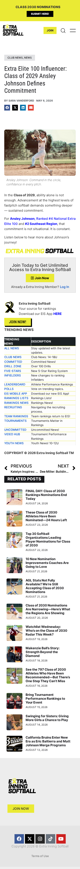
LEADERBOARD (14, 384)
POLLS (9, 389)
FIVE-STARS (12, 371)
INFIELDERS (12, 375)
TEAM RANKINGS (16, 416)
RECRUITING (13, 407)
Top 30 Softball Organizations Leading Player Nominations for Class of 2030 (48, 539)
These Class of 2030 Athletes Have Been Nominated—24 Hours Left (46, 516)
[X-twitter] (29, 839)
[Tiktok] (50, 839)
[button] (7, 108)
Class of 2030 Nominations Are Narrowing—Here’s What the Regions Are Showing (48, 609)
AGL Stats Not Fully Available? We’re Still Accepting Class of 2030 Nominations (45, 586)
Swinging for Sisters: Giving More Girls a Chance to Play (47, 718)
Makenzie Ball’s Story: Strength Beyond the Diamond (43, 652)
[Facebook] (19, 839)
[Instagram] (40, 839)
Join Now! (17, 322)
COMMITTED (13, 361)
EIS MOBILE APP (15, 393)
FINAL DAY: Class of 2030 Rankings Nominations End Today (46, 495)
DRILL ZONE (12, 366)
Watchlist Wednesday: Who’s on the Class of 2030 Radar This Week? (46, 630)
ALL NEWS (11, 348)
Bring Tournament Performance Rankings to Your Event (45, 698)
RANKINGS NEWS (16, 402)
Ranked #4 (45, 219)
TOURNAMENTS (15, 420)
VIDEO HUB (12, 434)
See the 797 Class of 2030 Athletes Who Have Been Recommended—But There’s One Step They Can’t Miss (48, 675)
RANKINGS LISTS (16, 398)
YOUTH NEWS (14, 443)
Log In (64, 287)
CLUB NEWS (13, 357)
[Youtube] (61, 839)
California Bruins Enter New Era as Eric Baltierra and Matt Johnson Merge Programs (48, 741)
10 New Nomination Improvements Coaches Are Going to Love (47, 563)
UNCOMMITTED (15, 429)
